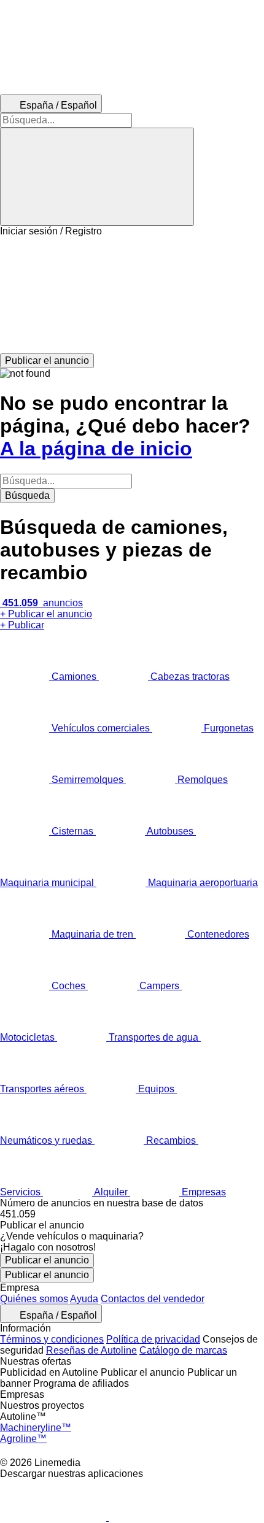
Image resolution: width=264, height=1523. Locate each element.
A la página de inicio (96, 449)
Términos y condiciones (52, 1339)
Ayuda (84, 1299)
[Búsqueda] (97, 177)
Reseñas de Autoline (91, 1350)
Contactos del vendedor (152, 1299)
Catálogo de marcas (183, 1350)
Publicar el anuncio (47, 1260)
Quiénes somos (34, 1299)
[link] (132, 1214)
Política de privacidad (153, 1339)
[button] (132, 295)
